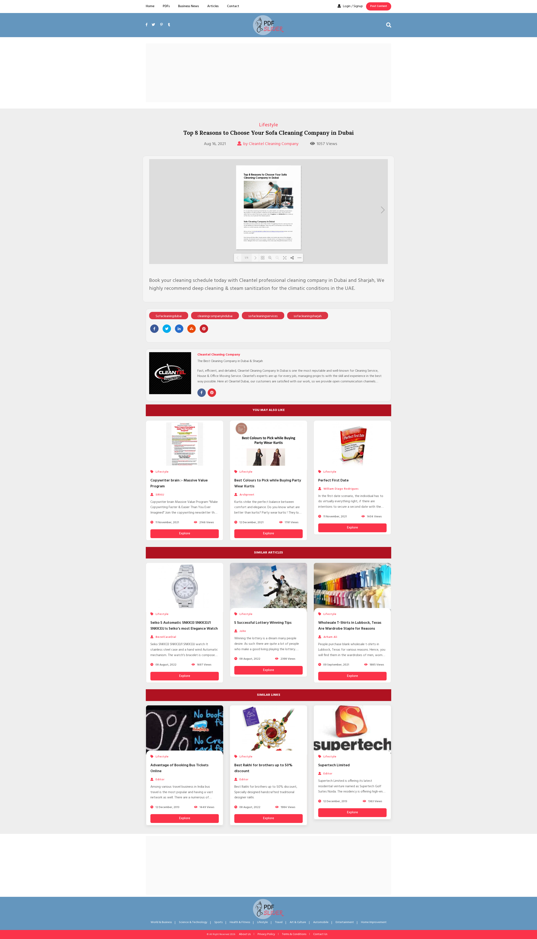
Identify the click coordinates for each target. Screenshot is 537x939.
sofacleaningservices (263, 316)
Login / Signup (353, 6)
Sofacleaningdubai (169, 316)
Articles (213, 6)
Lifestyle (268, 125)
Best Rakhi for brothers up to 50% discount (263, 768)
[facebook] (148, 29)
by (270, 144)
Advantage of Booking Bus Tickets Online (179, 768)
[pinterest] (161, 25)
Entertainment (345, 922)
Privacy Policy (266, 934)
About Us (245, 934)
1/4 (246, 258)
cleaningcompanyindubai (215, 316)
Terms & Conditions (294, 934)
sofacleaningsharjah (308, 316)
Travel (279, 922)
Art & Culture (298, 922)
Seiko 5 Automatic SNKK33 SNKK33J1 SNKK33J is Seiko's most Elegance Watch (184, 626)
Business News (188, 6)
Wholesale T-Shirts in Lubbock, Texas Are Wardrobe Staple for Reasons (349, 626)
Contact (233, 6)
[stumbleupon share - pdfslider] (191, 328)
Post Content (378, 6)
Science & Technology (193, 922)
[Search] (388, 25)
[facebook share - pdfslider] (154, 328)
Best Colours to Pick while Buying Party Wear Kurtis (267, 483)
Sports (218, 922)
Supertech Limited (334, 765)
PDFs (166, 6)
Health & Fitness (240, 922)
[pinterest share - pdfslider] (204, 328)
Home (150, 6)
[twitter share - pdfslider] (167, 328)
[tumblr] (169, 25)
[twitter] (153, 25)
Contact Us (320, 934)
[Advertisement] (268, 72)
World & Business (161, 922)
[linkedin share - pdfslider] (179, 328)
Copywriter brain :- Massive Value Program (179, 483)
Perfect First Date (333, 480)
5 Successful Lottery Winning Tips (263, 623)
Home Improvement (374, 922)
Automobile (320, 922)
